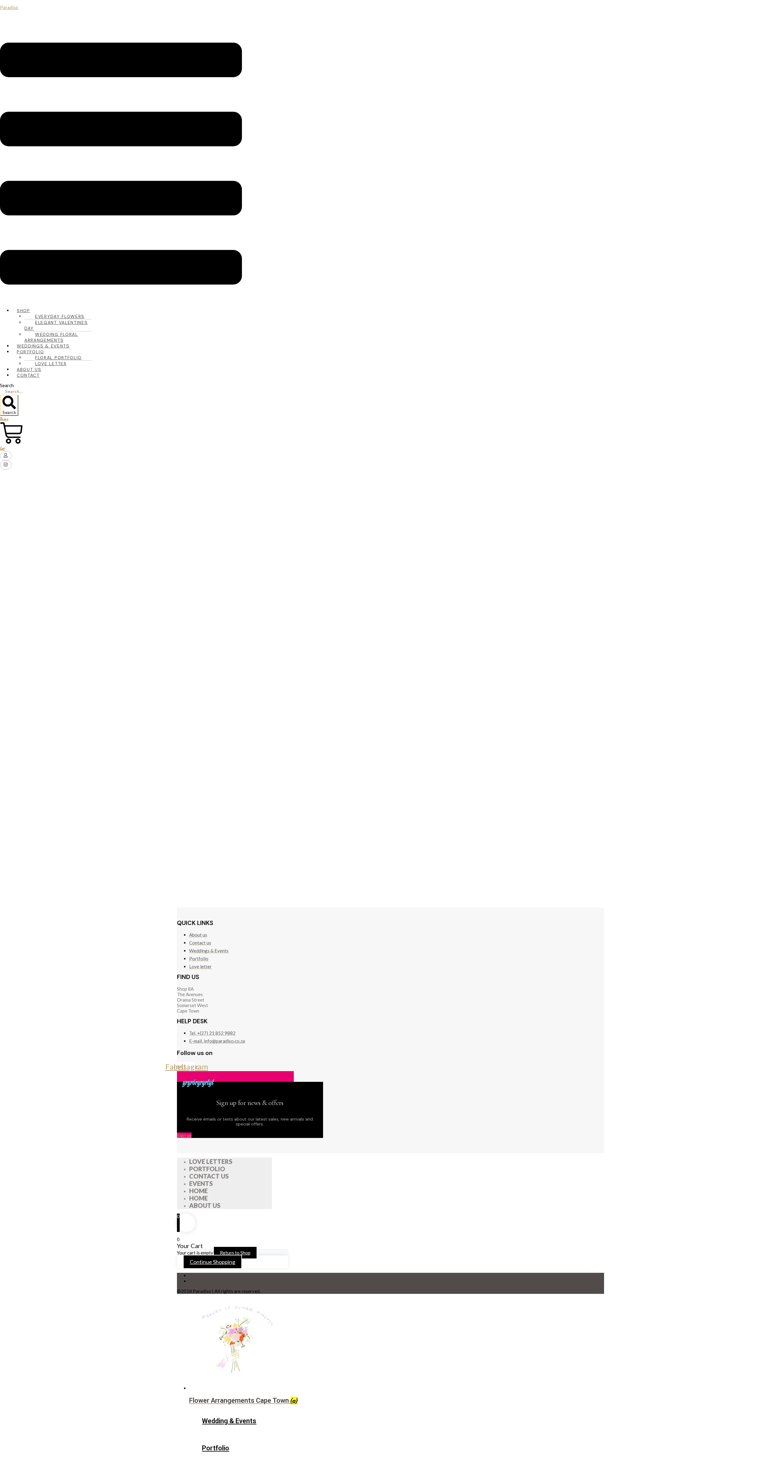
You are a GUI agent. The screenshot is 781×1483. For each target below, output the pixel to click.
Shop (23, 310)
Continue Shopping (212, 1261)
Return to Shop (235, 1252)
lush (398, 585)
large (398, 570)
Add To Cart (406, 868)
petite (398, 616)
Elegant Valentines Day (56, 325)
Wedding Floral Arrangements (51, 337)
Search (7, 385)
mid (396, 600)
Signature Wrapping (410, 671)
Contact (28, 375)
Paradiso (9, 7)
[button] (121, 164)
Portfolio (215, 1448)
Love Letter (51, 363)
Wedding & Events (229, 1421)
